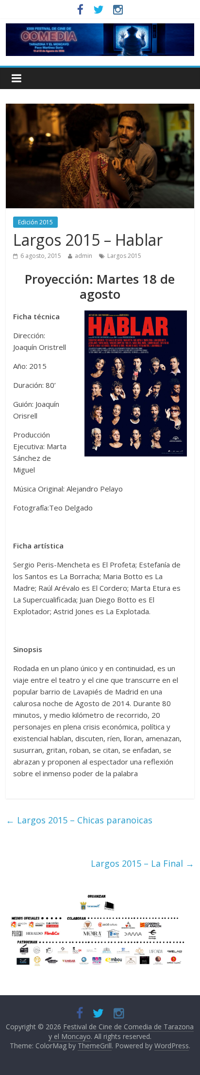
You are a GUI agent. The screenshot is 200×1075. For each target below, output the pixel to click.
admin (83, 256)
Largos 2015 (124, 256)
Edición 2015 (35, 222)
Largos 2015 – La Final (142, 863)
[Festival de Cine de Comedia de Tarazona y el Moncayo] (100, 29)
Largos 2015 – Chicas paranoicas (79, 820)
